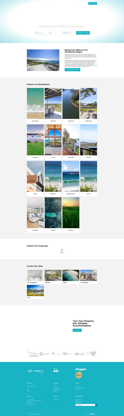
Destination (36, 32)
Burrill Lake (53, 121)
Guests (50, 32)
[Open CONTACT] (81, 3)
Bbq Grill (47, 282)
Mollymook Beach (71, 193)
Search (87, 32)
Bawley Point (35, 121)
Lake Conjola (71, 157)
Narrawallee (35, 230)
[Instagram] (57, 371)
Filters (80, 32)
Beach (65, 282)
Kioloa (53, 157)
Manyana (89, 157)
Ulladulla (53, 230)
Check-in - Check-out (66, 32)
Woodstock (71, 230)
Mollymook (53, 193)
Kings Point (35, 157)
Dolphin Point (89, 121)
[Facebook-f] (55, 371)
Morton (88, 193)
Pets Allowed (84, 282)
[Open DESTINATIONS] (74, 3)
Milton (35, 193)
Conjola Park (71, 121)
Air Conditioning (32, 282)
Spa (29, 297)
